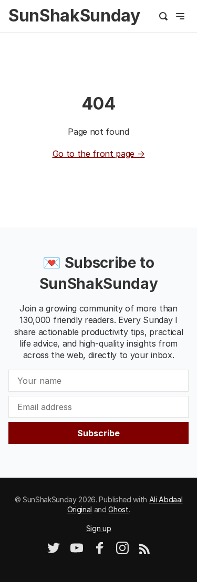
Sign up (98, 528)
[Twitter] (53, 551)
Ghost (118, 509)
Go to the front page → (99, 153)
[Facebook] (100, 551)
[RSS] (144, 551)
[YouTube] (76, 551)
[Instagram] (122, 551)
